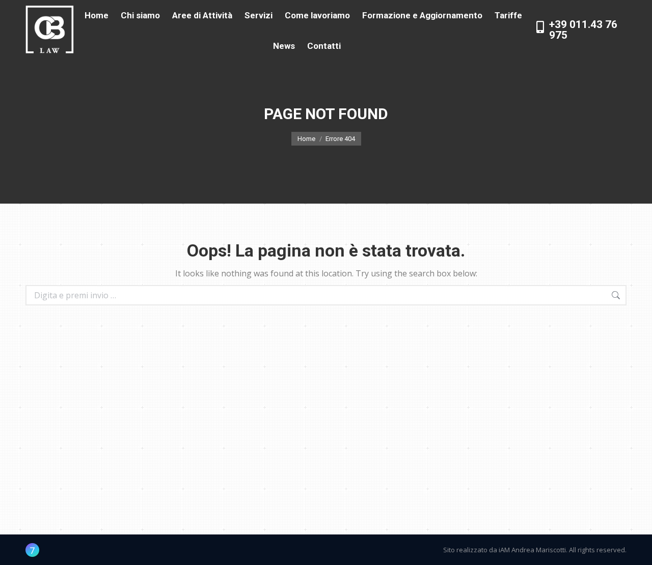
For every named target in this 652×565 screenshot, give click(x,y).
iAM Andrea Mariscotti (532, 549)
